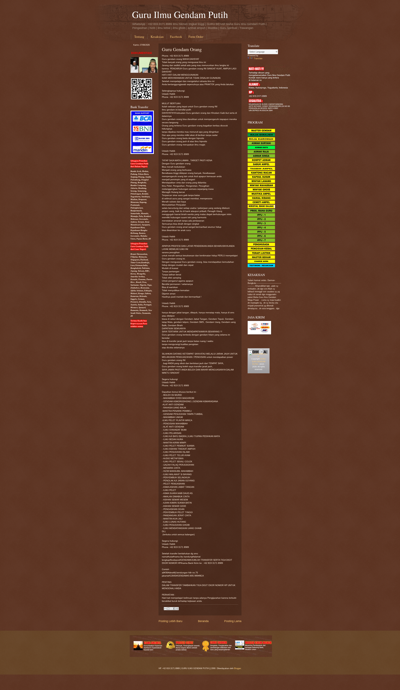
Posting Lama (232, 621)
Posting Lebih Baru (170, 621)
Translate (258, 58)
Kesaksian (157, 37)
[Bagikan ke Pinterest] (177, 608)
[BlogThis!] (168, 608)
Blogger (237, 668)
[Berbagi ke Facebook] (174, 608)
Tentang (139, 37)
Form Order (195, 37)
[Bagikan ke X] (171, 608)
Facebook (176, 37)
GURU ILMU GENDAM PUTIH (259, 361)
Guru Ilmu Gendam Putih (180, 14)
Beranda (203, 621)
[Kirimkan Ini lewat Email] (165, 608)
